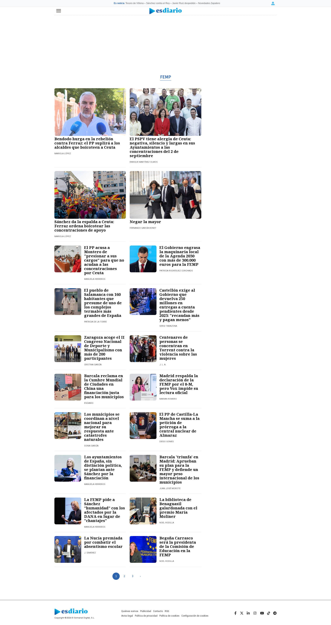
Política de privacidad (146, 615)
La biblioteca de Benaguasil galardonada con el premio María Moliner (178, 508)
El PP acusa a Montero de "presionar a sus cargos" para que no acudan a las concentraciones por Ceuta (104, 260)
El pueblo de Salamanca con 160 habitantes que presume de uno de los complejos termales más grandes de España (103, 303)
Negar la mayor (145, 221)
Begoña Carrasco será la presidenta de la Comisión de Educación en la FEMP (177, 546)
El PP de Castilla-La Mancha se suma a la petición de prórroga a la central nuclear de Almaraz (179, 425)
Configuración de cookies (194, 615)
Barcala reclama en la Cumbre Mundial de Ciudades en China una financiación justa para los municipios (104, 386)
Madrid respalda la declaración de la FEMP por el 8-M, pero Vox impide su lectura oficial (178, 384)
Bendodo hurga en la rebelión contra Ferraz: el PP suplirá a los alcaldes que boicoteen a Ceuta (87, 143)
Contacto (158, 611)
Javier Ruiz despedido (184, 3)
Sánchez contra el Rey (158, 3)
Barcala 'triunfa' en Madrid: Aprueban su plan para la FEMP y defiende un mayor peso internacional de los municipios (179, 469)
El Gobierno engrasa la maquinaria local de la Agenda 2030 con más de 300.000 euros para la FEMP (179, 256)
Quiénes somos (129, 611)
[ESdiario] (165, 11)
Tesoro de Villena (134, 3)
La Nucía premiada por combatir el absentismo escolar (103, 542)
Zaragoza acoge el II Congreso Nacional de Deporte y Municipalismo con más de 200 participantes (104, 348)
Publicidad (145, 611)
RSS (167, 611)
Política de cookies (169, 615)
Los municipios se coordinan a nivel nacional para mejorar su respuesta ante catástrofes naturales (102, 427)
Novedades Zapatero (209, 3)
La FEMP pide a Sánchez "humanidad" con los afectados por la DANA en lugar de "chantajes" (104, 510)
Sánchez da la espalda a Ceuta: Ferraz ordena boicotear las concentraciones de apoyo (84, 226)
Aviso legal (127, 615)
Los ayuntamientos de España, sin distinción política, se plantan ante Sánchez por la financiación (103, 467)
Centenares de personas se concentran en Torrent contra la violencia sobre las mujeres (178, 348)
